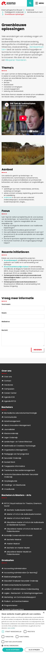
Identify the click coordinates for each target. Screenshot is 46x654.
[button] (23, 645)
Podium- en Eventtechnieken (16, 601)
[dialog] (23, 632)
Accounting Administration (15, 568)
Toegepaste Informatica (14, 466)
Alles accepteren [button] (12, 650)
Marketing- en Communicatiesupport (20, 597)
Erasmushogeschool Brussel (12, 10)
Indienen (38, 349)
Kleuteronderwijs (11, 433)
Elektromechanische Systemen (17, 585)
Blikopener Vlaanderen (15, 60)
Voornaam (6, 304)
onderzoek (8, 197)
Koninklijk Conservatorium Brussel (18, 535)
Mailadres (6, 321)
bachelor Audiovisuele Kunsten (19, 510)
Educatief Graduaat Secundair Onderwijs (21, 581)
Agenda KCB (9, 397)
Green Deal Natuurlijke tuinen (16, 267)
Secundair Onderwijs (12, 458)
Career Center (10, 393)
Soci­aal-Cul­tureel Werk (14, 609)
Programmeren (10, 605)
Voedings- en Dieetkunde (14, 485)
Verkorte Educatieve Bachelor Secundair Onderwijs (21, 475)
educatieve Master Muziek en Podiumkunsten (19, 552)
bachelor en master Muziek (18, 547)
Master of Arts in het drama (18, 518)
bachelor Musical (14, 539)
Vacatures (8, 385)
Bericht (5, 330)
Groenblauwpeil (10, 260)
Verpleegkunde (10, 481)
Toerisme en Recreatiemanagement (19, 470)
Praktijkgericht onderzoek (14, 12)
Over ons (8, 376)
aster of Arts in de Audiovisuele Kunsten (24, 514)
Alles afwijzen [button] (34, 650)
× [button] (43, 612)
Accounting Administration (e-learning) (20, 572)
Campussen (9, 389)
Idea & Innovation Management (17, 425)
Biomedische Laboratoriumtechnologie (20, 413)
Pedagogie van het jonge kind (16, 454)
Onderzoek (30, 10)
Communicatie (10, 417)
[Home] (8, 3)
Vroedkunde (9, 489)
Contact (7, 381)
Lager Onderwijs (11, 437)
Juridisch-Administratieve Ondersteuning (21, 589)
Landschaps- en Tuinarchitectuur (18, 441)
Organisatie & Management (15, 450)
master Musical (13, 543)
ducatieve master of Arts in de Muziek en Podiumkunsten (24, 530)
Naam (4, 313)
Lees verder (11, 628)
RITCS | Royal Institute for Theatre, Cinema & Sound (23, 504)
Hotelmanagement (12, 421)
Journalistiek (9, 429)
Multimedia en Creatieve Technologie (20, 446)
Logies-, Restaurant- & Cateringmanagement (23, 593)
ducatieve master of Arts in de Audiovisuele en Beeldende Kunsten (25, 523)
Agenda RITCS (10, 401)
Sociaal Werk (9, 462)
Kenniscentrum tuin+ (35, 12)
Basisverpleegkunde (12, 576)
